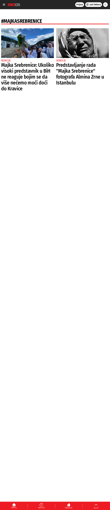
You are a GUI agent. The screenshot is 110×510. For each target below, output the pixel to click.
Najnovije (41, 508)
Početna (14, 508)
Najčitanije (68, 508)
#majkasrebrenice (21, 21)
